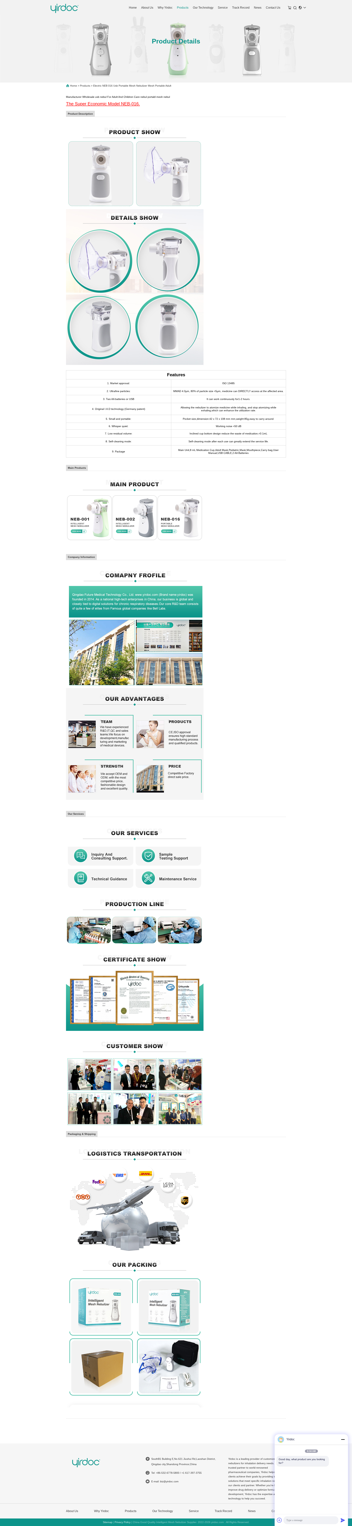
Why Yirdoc (165, 7)
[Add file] (279, 1520)
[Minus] (343, 1439)
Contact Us (273, 7)
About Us (147, 7)
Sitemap (107, 1522)
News (257, 7)
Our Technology (203, 7)
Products (182, 7)
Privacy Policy (123, 1522)
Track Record (241, 7)
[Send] (343, 1520)
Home (133, 7)
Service (223, 7)
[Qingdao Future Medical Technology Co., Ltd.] (64, 8)
